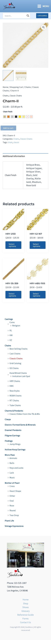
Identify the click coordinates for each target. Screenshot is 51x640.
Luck (12, 472)
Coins (12, 322)
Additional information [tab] (14, 156)
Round (13, 510)
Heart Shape (15, 491)
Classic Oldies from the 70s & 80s (25, 414)
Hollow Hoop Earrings (15, 449)
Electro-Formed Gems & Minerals (20, 424)
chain (10, 142)
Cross (12, 486)
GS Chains (14, 368)
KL (11, 330)
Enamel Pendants (13, 430)
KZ (11, 340)
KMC (12, 386)
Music (12, 477)
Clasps (8, 419)
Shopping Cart (16, 87)
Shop (25, 603)
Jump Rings (15, 444)
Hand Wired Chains (18, 373)
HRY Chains (15, 381)
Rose (12, 505)
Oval (12, 500)
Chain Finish (7, 111)
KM (11, 335)
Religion (16, 325)
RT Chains (14, 400)
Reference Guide (25, 614)
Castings (9, 319)
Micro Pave (10, 455)
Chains (28, 87)
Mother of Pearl (12, 483)
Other (12, 495)
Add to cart (8, 128)
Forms (25, 618)
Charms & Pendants (14, 410)
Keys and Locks (16, 467)
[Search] (28, 15)
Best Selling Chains (18, 348)
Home (5, 87)
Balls (12, 463)
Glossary (25, 611)
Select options (12, 245)
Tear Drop (14, 515)
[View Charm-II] (8, 75)
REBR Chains (15, 395)
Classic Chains (16, 95)
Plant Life (9, 520)
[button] (42, 15)
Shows (25, 607)
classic (16, 142)
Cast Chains (15, 353)
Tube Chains (15, 405)
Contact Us (25, 622)
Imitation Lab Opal (21, 376)
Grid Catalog (15, 363)
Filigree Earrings (12, 435)
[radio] (4, 116)
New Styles (15, 390)
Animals (13, 458)
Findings (9, 441)
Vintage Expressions (14, 526)
